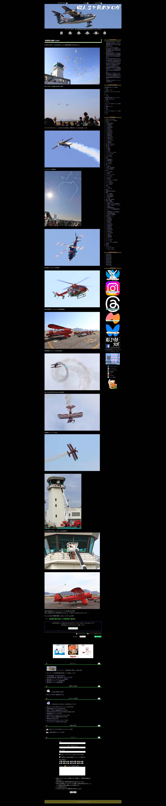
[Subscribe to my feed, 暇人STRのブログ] (112, 389)
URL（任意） (62, 750)
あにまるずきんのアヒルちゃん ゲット (56, 720)
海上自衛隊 (109, 195)
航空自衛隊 (109, 196)
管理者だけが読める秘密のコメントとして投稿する (73, 757)
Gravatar (58, 788)
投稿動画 (112, 371)
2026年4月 (108, 259)
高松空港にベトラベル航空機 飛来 (55, 682)
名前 (60, 741)
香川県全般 (109, 123)
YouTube (112, 375)
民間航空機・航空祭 (98, 633)
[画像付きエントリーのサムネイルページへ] (70, 33)
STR (107, 88)
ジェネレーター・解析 (111, 180)
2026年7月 (108, 255)
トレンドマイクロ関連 (111, 242)
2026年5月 (108, 258)
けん (107, 113)
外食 (108, 166)
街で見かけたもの (109, 144)
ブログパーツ (110, 249)
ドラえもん (108, 156)
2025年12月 (108, 265)
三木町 (108, 141)
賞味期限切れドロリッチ (52, 713)
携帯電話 (109, 160)
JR (107, 186)
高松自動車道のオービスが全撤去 (111, 87)
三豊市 (108, 142)
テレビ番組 (109, 182)
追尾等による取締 (110, 214)
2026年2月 (108, 262)
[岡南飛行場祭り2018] (72, 84)
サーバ (108, 240)
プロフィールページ (114, 366)
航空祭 (73, 618)
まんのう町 (109, 139)
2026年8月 (108, 254)
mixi (111, 373)
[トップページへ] (61, 33)
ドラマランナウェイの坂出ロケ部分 (55, 721)
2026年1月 (108, 264)
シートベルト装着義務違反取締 (113, 209)
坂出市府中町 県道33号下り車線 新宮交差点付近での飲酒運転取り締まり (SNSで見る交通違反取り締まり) (113, 65)
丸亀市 (108, 138)
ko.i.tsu (107, 95)
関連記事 (99, 29)
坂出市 (108, 130)
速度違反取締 (110, 207)
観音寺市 (109, 127)
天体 (108, 149)
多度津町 (109, 135)
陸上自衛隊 (109, 193)
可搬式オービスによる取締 (112, 203)
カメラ (108, 162)
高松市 (108, 134)
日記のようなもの (109, 119)
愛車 (107, 243)
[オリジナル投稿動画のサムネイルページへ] (78, 33)
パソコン (109, 239)
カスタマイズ (110, 247)
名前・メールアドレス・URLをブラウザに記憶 (72, 754)
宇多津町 (109, 126)
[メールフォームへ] (104, 33)
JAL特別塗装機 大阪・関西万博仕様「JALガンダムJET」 (60, 677)
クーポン (109, 175)
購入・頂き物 (110, 167)
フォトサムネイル (113, 370)
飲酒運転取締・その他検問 (112, 211)
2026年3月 (108, 261)
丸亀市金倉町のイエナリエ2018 (54, 708)
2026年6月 (108, 257)
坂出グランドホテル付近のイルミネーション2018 (58, 706)
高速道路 (109, 236)
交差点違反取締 (110, 213)
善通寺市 (109, 225)
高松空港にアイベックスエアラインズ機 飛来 (57, 679)
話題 (108, 178)
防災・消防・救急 (109, 199)
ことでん (109, 188)
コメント (61, 766)
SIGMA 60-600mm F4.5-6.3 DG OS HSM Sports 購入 (59, 711)
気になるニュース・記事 (111, 120)
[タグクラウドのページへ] (87, 33)
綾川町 (108, 124)
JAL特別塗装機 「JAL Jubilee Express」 (56, 675)
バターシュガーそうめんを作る (112, 47)
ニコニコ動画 (112, 377)
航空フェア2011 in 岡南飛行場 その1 (55, 694)
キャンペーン (110, 174)
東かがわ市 (109, 137)
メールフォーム (113, 368)
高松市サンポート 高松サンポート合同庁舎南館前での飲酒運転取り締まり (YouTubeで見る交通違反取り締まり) (113, 74)
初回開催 (56, 45)
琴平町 (108, 128)
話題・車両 (109, 202)
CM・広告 (109, 184)
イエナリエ (109, 153)
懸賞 (108, 173)
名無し (107, 109)
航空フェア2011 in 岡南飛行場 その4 (55, 716)
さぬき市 (109, 131)
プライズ (107, 155)
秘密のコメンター (109, 106)
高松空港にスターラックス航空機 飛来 (56, 680)
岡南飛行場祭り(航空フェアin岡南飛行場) (60, 618)
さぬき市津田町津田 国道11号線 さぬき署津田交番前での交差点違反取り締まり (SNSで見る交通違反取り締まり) (113, 60)
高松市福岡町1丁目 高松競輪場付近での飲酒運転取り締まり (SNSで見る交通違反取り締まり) (113, 50)
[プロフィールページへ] (96, 33)
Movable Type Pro (85, 801)
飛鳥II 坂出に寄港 (51, 718)
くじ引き (109, 171)
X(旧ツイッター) (113, 349)
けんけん (107, 101)
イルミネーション (110, 152)
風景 (108, 148)
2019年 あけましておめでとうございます (56, 715)
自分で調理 (109, 168)
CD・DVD (108, 163)
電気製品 (109, 159)
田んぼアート (108, 145)
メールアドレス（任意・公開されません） (69, 745)
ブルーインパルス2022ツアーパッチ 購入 (113, 103)
